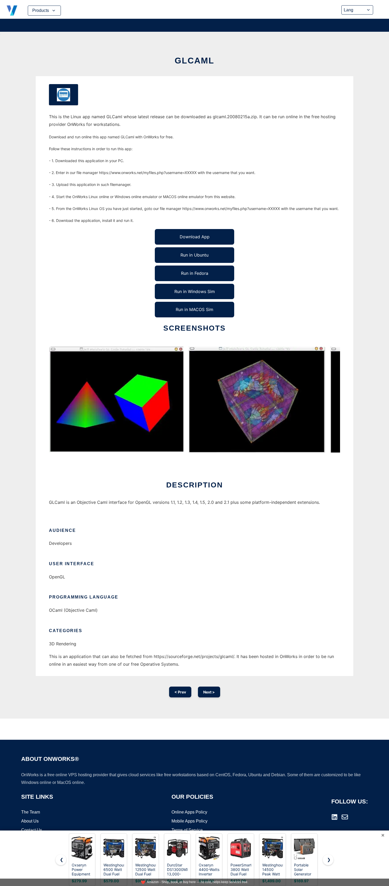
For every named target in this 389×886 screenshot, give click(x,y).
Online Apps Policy (189, 812)
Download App (195, 236)
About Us (30, 821)
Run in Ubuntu (194, 255)
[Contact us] (345, 817)
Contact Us (31, 830)
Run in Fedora (194, 273)
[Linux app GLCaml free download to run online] (63, 94)
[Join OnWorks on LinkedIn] (334, 817)
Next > (209, 692)
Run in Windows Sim (194, 291)
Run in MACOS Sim (194, 309)
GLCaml (194, 60)
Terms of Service (187, 830)
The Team (30, 812)
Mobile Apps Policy (189, 821)
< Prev (180, 692)
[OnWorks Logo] (12, 11)
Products (40, 10)
